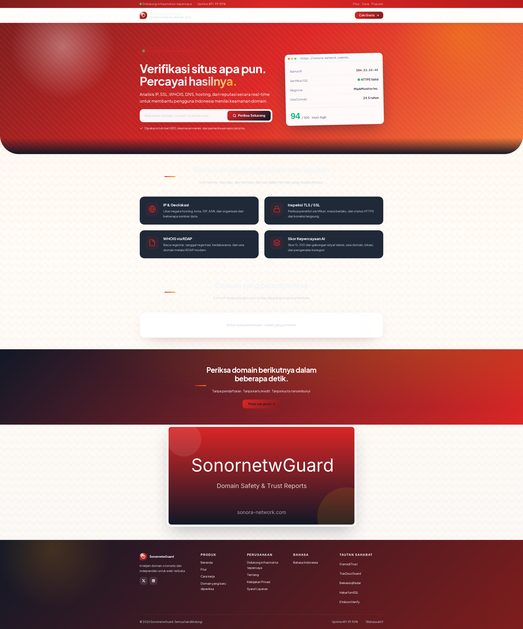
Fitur (356, 4)
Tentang (253, 574)
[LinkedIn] (153, 581)
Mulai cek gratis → (261, 404)
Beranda (207, 562)
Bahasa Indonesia (305, 562)
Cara (365, 4)
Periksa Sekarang (251, 115)
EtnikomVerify (350, 602)
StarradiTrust (349, 564)
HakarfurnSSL (349, 592)
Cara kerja (208, 576)
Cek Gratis (367, 15)
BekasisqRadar (350, 583)
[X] (144, 581)
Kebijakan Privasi (258, 582)
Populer (377, 4)
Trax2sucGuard (350, 573)
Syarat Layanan (257, 589)
